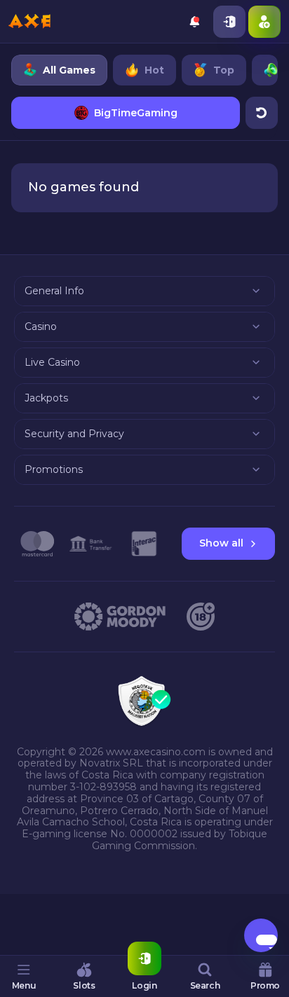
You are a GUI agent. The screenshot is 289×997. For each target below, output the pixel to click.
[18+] (201, 617)
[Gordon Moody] (120, 617)
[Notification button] (194, 22)
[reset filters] (262, 113)
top (223, 70)
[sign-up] (264, 22)
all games (69, 70)
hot (154, 70)
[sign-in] (229, 22)
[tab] (23, 976)
